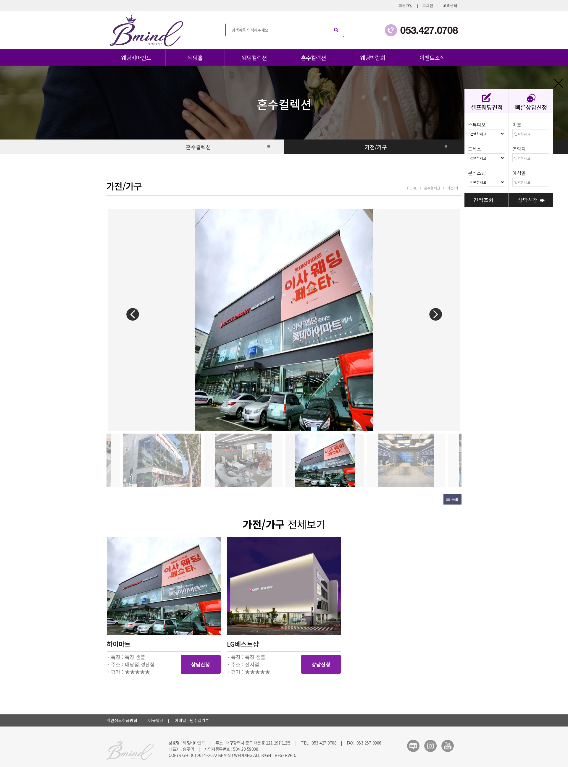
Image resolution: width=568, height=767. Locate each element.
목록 (454, 499)
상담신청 (200, 664)
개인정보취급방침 (121, 720)
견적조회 (483, 200)
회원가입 (405, 5)
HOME (412, 187)
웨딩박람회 (372, 57)
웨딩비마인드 (136, 57)
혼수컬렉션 (313, 57)
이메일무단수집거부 (192, 720)
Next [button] (435, 314)
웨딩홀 (195, 57)
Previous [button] (132, 314)
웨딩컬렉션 (254, 57)
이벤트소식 (432, 57)
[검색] (336, 30)
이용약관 (156, 720)
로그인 (427, 5)
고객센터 (450, 5)
